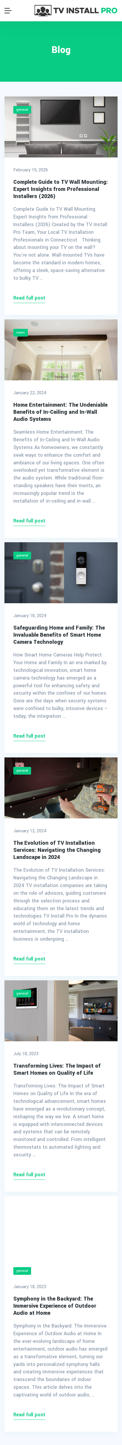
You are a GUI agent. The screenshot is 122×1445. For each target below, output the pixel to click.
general (22, 109)
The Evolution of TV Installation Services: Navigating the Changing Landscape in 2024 (57, 850)
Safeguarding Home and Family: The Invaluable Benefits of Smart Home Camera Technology (59, 635)
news (20, 332)
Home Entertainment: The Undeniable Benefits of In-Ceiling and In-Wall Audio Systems (60, 412)
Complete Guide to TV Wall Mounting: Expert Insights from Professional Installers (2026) (60, 189)
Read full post (29, 298)
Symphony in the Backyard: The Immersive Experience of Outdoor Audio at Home (54, 1306)
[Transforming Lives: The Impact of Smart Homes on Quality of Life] (61, 1010)
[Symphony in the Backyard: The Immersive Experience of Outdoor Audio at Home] (61, 1226)
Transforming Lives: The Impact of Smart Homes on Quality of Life (57, 1069)
